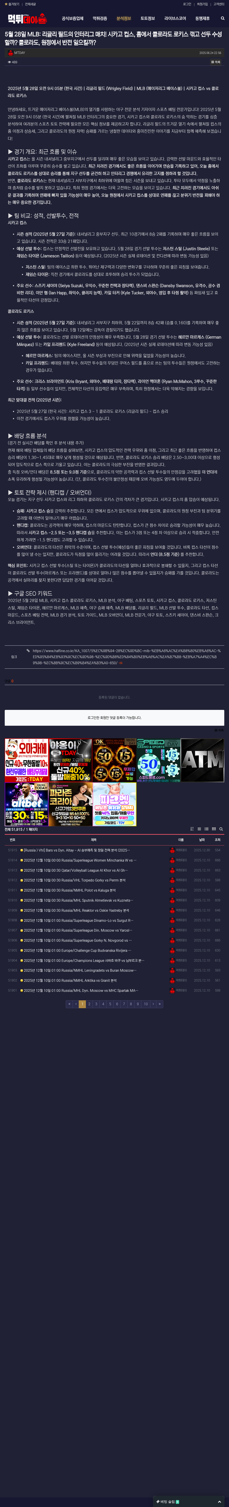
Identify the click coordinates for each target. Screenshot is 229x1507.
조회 (217, 840)
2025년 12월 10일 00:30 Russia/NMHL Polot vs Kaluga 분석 (69, 890)
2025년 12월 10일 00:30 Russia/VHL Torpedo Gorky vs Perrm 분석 (74, 880)
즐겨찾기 (13, 4)
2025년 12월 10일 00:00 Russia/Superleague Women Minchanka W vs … (80, 860)
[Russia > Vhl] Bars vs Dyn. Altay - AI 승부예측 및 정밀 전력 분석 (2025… (76, 850)
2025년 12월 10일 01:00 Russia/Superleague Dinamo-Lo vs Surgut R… (78, 920)
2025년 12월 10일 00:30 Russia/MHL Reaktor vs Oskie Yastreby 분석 (76, 910)
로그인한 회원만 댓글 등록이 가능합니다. (115, 718)
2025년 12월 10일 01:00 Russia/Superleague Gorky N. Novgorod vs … (77, 940)
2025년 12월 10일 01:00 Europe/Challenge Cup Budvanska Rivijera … (77, 950)
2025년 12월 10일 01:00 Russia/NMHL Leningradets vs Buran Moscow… (80, 970)
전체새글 (30, 4)
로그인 (187, 4)
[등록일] (27, 760)
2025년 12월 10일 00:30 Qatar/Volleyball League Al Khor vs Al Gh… (75, 870)
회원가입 (202, 4)
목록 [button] (217, 62)
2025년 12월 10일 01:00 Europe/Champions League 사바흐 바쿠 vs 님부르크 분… (83, 961)
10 (146, 1004)
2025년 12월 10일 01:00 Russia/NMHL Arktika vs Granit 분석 (70, 980)
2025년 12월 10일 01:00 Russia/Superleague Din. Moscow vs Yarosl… (77, 930)
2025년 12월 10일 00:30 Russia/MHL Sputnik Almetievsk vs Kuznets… (78, 900)
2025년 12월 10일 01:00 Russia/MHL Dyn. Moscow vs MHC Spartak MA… (80, 991)
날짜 (202, 840)
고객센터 (219, 4)
